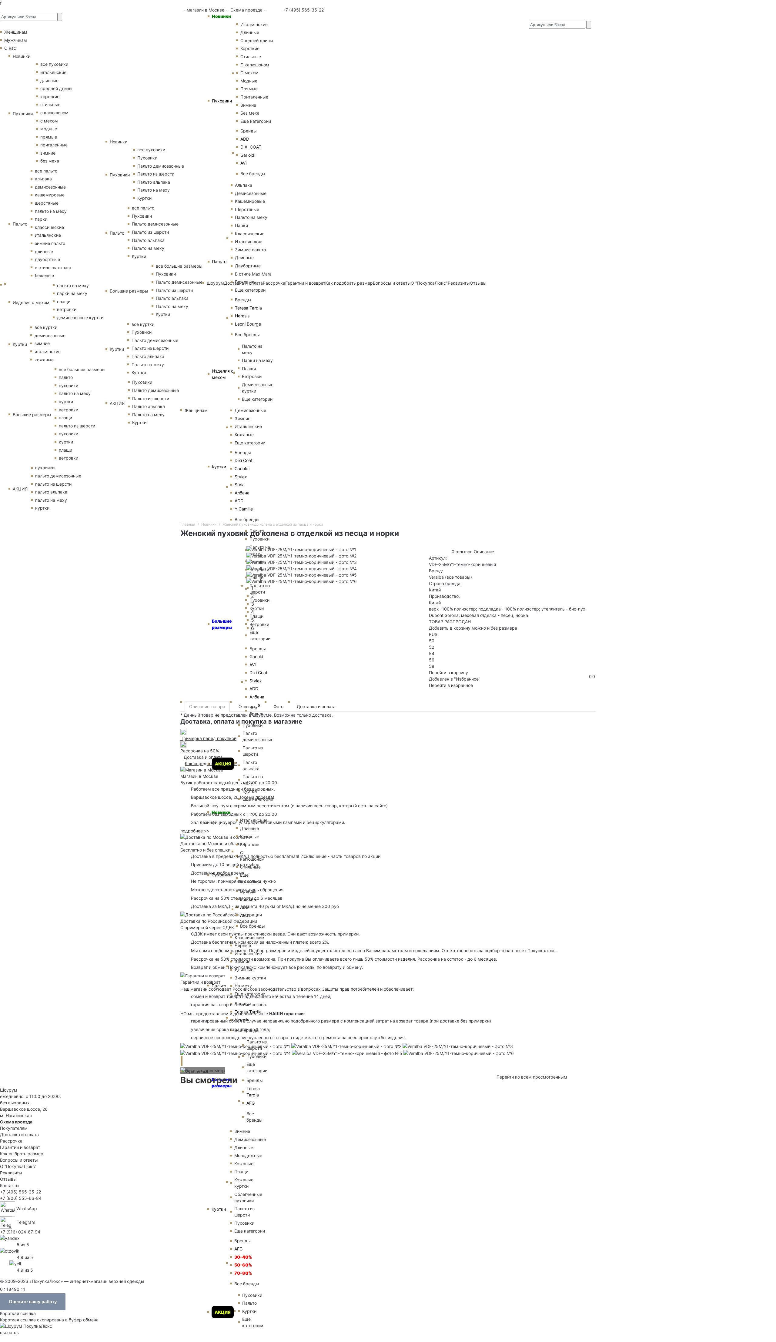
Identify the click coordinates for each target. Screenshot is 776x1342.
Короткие (249, 48)
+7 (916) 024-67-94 (20, 1231)
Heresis (242, 315)
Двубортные (248, 265)
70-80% (243, 1273)
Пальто (219, 261)
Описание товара (207, 706)
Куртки (219, 466)
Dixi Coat (244, 460)
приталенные (54, 144)
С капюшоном (254, 64)
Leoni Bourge (248, 323)
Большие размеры (32, 414)
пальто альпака (51, 491)
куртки (66, 401)
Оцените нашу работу (33, 1301)
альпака (43, 178)
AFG (244, 915)
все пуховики (54, 64)
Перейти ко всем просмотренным (532, 1076)
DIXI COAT (250, 146)
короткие (49, 96)
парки (41, 219)
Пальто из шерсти (252, 751)
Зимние (248, 105)
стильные (50, 104)
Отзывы (249, 706)
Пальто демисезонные (257, 736)
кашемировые (50, 194)
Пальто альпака (250, 765)
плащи (63, 301)
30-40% (243, 1257)
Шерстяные (247, 209)
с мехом (49, 120)
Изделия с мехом (222, 374)
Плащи (249, 368)
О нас (10, 48)
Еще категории (255, 121)
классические (49, 227)
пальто (66, 377)
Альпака (243, 185)
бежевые (44, 275)
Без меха (249, 112)
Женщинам (196, 410)
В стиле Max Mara (253, 273)
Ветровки (252, 376)
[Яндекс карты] (10, 1237)
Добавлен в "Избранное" (454, 678)
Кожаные (244, 434)
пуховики (68, 385)
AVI (243, 163)
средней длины (56, 88)
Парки (241, 225)
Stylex (241, 476)
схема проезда (257, 797)
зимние (47, 153)
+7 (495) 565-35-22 (303, 9)
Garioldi (247, 155)
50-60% (243, 1264)
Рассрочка (11, 1140)
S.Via (240, 484)
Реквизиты (11, 1172)
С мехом (249, 72)
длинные (49, 80)
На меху (243, 985)
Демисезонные (250, 193)
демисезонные (50, 186)
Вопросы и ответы (19, 1160)
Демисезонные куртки (257, 387)
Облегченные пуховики (248, 1197)
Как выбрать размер (21, 1153)
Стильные (250, 56)
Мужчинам (196, 1071)
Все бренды (252, 173)
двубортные (47, 259)
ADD (244, 139)
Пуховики (222, 100)
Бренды (248, 130)
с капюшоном (54, 112)
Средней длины (256, 40)
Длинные (249, 32)
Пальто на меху (251, 217)
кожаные (44, 359)
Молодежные (248, 1155)
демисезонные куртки (80, 317)
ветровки (66, 309)
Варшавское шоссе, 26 (216, 797)
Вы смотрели (208, 1080)
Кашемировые (250, 201)
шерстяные (47, 203)
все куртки (46, 327)
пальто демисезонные (58, 475)
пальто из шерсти (77, 425)
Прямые (249, 88)
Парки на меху (257, 360)
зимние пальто (50, 243)
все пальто (46, 170)
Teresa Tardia (248, 307)
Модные (248, 80)
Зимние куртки (250, 977)
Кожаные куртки (243, 1183)
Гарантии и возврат (20, 1147)
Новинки (221, 16)
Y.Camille (244, 508)
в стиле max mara (53, 267)
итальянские (53, 72)
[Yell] (15, 1263)
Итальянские (248, 241)
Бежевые (244, 281)
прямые (48, 136)
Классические (249, 233)
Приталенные (254, 96)
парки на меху (72, 293)
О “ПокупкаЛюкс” (18, 1166)
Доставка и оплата (316, 706)
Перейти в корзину (448, 672)
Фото (278, 706)
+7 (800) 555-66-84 (21, 1198)
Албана (242, 492)
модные (48, 128)
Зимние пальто (250, 249)
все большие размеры (82, 369)
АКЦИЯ (223, 763)
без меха (49, 160)
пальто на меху (51, 211)
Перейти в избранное (451, 685)
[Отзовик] (9, 1250)
